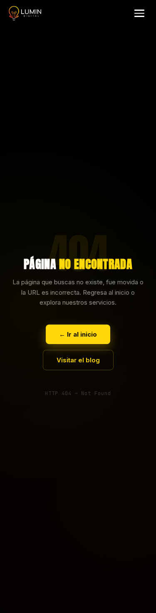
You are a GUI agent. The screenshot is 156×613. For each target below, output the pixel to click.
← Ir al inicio (78, 334)
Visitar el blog (78, 360)
